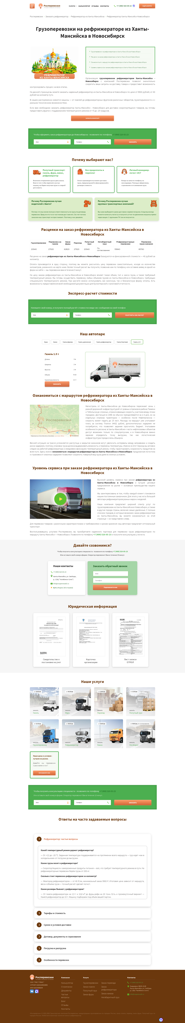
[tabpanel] (53, 640)
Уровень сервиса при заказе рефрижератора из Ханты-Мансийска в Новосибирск (119, 67)
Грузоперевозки (90, 982)
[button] (44, 773)
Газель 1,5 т (137, 342)
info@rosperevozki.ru (61, 583)
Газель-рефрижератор (103, 342)
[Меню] (32, 6)
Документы (66, 990)
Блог (63, 1001)
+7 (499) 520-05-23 (120, 134)
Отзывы (95, 6)
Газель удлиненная (84, 342)
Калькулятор (84, 6)
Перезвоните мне (110, 587)
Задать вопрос (147, 6)
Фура (46, 342)
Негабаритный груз (110, 997)
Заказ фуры (88, 994)
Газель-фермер (68, 342)
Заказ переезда (108, 982)
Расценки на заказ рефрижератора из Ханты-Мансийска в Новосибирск (115, 57)
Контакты (104, 6)
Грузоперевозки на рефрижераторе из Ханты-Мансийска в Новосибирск (115, 52)
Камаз (55, 342)
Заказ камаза (107, 993)
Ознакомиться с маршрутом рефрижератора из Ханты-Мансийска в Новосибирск (119, 62)
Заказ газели (89, 986)
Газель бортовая (122, 342)
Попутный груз (90, 990)
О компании (66, 986)
